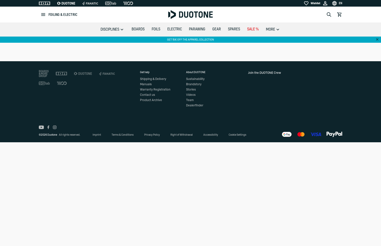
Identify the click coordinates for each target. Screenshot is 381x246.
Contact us (147, 94)
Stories (191, 89)
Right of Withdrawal (181, 134)
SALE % (253, 29)
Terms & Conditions (123, 134)
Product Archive (151, 100)
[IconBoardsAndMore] (44, 73)
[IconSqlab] (110, 3)
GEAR (216, 29)
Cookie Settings (237, 134)
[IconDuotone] (66, 3)
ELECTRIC (174, 29)
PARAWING (197, 29)
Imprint (97, 134)
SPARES (234, 29)
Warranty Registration (155, 89)
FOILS (156, 29)
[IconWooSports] (128, 3)
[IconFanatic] (90, 3)
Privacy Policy (152, 134)
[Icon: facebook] (48, 127)
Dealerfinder (194, 105)
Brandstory (194, 84)
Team (190, 100)
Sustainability (195, 79)
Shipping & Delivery (153, 79)
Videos (191, 94)
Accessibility (210, 134)
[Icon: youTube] (41, 127)
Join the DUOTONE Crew (264, 72)
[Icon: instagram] (54, 127)
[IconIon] (44, 3)
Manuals (146, 84)
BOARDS (138, 29)
